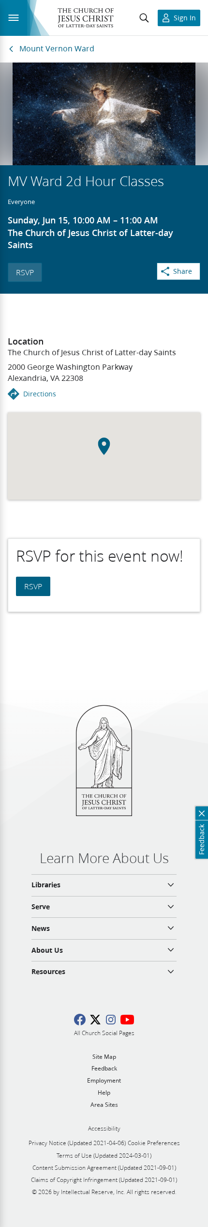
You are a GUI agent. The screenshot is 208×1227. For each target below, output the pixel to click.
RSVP (25, 272)
